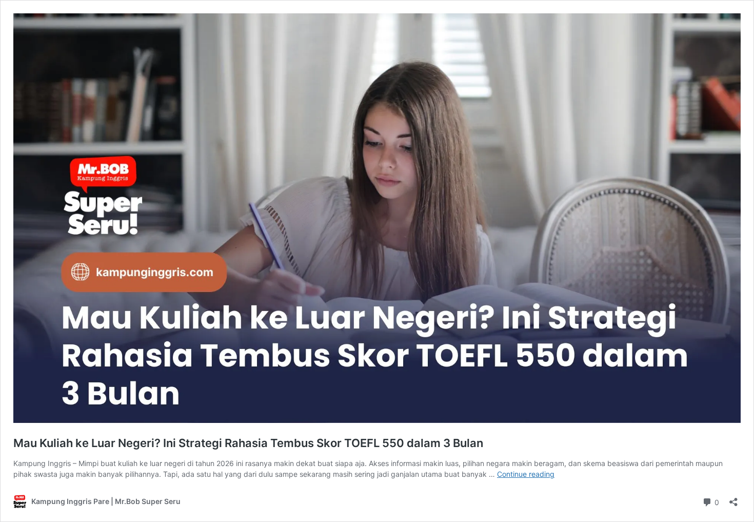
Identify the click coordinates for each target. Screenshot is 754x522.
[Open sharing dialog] (733, 499)
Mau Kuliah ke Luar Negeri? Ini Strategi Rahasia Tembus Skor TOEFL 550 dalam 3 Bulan (248, 443)
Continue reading (525, 474)
